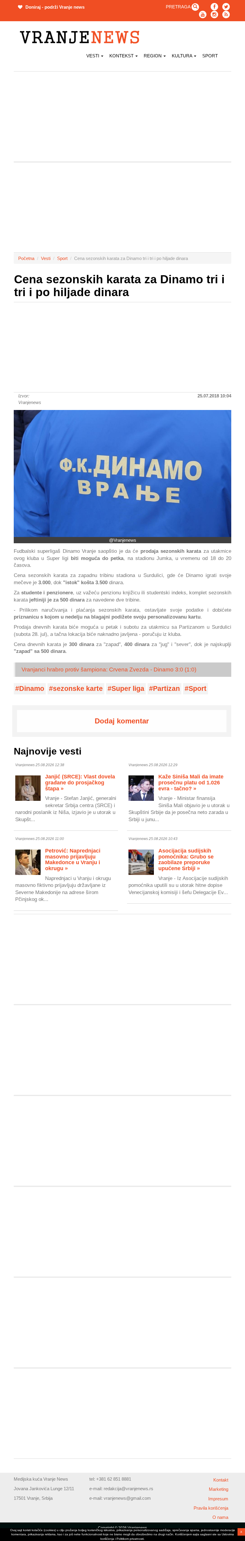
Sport (210, 55)
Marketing (218, 1489)
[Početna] (82, 37)
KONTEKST (122, 55)
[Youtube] (202, 14)
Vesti (93, 55)
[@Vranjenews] (122, 473)
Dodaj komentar (122, 721)
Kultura (182, 55)
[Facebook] (214, 6)
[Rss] (226, 14)
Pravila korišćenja (211, 1508)
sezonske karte (78, 688)
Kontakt (220, 1479)
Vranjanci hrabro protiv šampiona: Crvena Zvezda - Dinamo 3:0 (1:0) (109, 669)
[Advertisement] (122, 116)
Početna (26, 258)
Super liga (127, 688)
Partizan (166, 688)
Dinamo (31, 688)
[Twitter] (226, 6)
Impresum (218, 1498)
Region (153, 55)
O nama (220, 1517)
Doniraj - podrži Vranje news (54, 7)
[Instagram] (214, 14)
